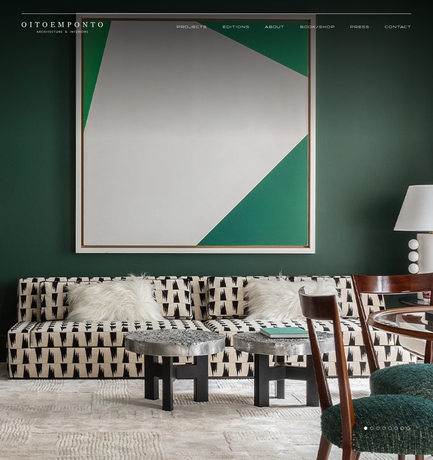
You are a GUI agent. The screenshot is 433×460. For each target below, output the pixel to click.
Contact (398, 27)
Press (359, 27)
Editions (236, 27)
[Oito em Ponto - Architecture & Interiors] (62, 27)
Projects (192, 27)
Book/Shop (317, 27)
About (274, 27)
